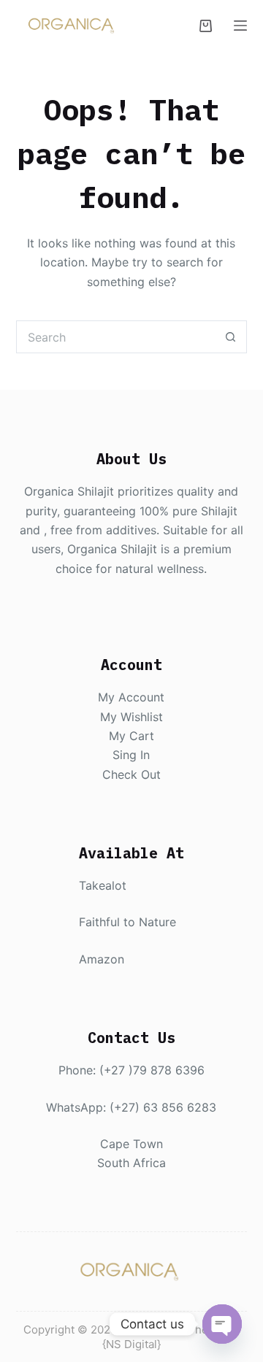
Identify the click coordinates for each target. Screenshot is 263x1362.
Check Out (131, 774)
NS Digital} (133, 1344)
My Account (131, 697)
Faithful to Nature (127, 922)
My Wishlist (131, 716)
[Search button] (230, 336)
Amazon (101, 959)
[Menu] (240, 25)
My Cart (131, 735)
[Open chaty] (222, 1324)
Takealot (102, 885)
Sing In (131, 754)
